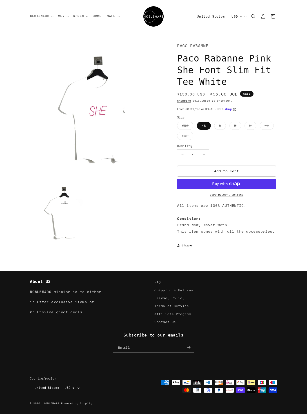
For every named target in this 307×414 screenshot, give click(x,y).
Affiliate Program (172, 314)
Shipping (184, 100)
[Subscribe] (189, 347)
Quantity (184, 146)
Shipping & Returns (173, 290)
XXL (187, 136)
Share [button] (187, 245)
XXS (187, 126)
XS (204, 125)
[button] (41, 16)
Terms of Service (171, 305)
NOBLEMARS (51, 403)
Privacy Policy (169, 298)
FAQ (157, 282)
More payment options (226, 194)
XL (269, 126)
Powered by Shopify (76, 403)
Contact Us (165, 321)
